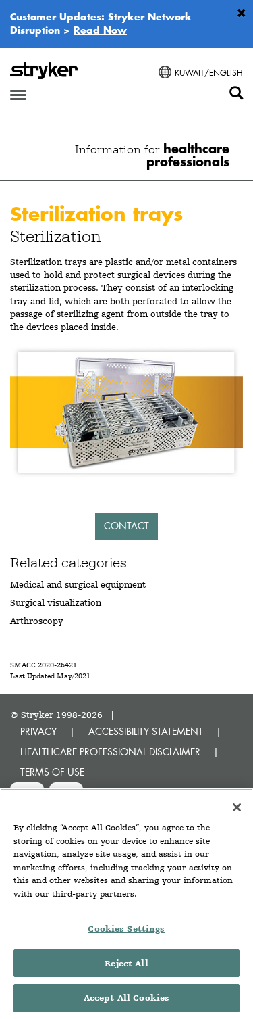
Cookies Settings (126, 929)
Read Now (100, 30)
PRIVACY (38, 731)
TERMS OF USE (52, 771)
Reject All (126, 963)
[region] (126, 903)
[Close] (237, 807)
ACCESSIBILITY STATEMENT (145, 731)
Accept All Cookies (126, 998)
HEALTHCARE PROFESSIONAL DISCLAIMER (110, 751)
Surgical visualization (55, 602)
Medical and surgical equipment (78, 584)
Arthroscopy (36, 620)
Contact (126, 525)
